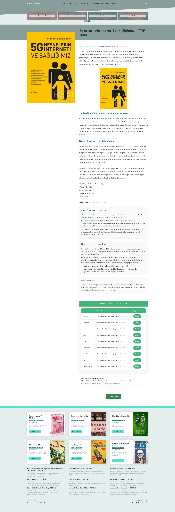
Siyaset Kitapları (118, 447)
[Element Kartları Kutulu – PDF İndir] (98, 424)
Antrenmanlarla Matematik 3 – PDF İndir (123, 488)
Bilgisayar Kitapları (36, 420)
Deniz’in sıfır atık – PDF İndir (97, 202)
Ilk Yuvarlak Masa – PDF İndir (36, 479)
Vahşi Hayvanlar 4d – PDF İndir (79, 479)
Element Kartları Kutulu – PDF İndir (80, 468)
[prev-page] (85, 21)
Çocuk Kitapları (76, 447)
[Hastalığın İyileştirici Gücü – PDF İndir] (140, 424)
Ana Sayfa (82, 46)
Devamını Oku (35, 431)
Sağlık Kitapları (91, 46)
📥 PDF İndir (113, 396)
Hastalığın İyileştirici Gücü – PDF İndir (122, 468)
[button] (146, 3)
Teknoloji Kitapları (77, 420)
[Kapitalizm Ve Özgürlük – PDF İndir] (140, 452)
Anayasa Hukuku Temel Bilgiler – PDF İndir (82, 488)
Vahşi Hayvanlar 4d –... (79, 445)
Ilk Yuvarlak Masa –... (133, 15)
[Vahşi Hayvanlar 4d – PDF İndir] (98, 452)
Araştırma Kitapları (36, 447)
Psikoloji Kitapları (119, 420)
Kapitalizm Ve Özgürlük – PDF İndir (121, 479)
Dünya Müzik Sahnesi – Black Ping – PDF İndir (42, 488)
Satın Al (137, 316)
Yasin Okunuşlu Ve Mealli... (41, 15)
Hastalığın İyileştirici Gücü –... (103, 15)
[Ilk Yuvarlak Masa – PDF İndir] (57, 452)
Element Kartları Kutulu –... (72, 15)
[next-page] (89, 21)
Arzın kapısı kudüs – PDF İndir (138, 503)
